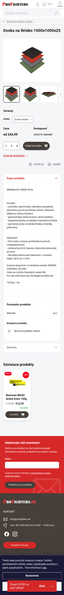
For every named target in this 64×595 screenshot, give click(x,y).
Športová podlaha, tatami (27, 331)
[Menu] (60, 4)
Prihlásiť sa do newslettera (20, 485)
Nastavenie (32, 575)
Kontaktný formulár (19, 545)
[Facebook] (6, 533)
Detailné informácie (14, 156)
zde (44, 567)
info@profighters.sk (20, 519)
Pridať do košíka (33, 145)
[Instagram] (14, 533)
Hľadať (56, 13)
